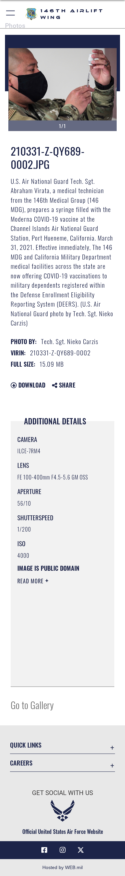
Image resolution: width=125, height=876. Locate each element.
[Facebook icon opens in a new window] (44, 850)
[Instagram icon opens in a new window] (63, 850)
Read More (31, 581)
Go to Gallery (32, 704)
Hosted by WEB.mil (62, 867)
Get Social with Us (62, 793)
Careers (21, 762)
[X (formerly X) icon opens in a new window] (81, 850)
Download (31, 385)
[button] (11, 14)
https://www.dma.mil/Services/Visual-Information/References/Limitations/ (57, 674)
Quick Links (25, 745)
